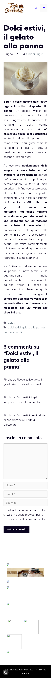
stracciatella (28, 174)
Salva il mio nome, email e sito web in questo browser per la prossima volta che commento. (26, 514)
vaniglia (18, 332)
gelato (36, 106)
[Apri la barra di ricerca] (36, 8)
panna (8, 234)
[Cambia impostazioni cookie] (5, 672)
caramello (33, 225)
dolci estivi (39, 101)
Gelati (11, 322)
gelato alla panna (33, 327)
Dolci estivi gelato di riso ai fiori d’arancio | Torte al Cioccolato (25, 420)
